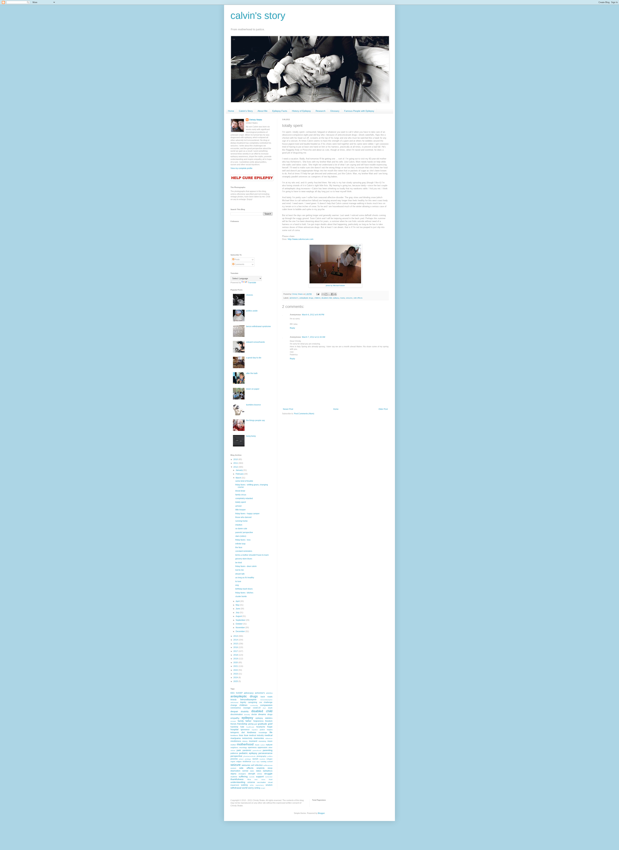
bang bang (251, 436)
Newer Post (288, 409)
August (239, 616)
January (239, 470)
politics (269, 756)
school (269, 761)
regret (233, 761)
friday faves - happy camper (247, 513)
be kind (238, 562)
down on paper (252, 389)
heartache (260, 727)
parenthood (257, 750)
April (238, 601)
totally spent (240, 502)
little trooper (240, 510)
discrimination (237, 714)
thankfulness (237, 779)
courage (247, 708)
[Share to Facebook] (332, 294)
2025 (235, 681)
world (244, 787)
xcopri (263, 788)
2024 (235, 677)
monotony (262, 741)
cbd (260, 702)
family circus (240, 495)
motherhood (245, 744)
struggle (268, 773)
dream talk (240, 574)
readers (262, 759)
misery (245, 741)
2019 (235, 659)
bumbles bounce (253, 405)
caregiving (252, 702)
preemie (234, 759)
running (263, 761)
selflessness (267, 765)
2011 (235, 463)
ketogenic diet (238, 732)
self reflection (257, 765)
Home (231, 111)
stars (252, 771)
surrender (268, 777)
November (240, 627)
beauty (233, 699)
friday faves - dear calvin (246, 566)
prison (241, 759)
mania (342, 298)
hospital (234, 729)
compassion (266, 705)
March (239, 478)
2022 (235, 670)
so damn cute (241, 528)
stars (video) (240, 536)
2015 (235, 644)
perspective (236, 756)
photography (261, 756)
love (246, 735)
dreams (262, 714)
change (234, 705)
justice (262, 730)
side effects (358, 298)
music (257, 745)
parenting (267, 750)
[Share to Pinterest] (335, 294)
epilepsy (336, 298)
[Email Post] (318, 294)
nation (262, 745)
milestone (268, 738)
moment (253, 741)
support (260, 776)
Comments (239, 264)
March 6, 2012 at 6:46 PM (313, 315)
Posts (237, 259)
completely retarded (244, 498)
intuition (238, 525)
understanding (238, 782)
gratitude (262, 723)
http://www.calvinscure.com (300, 239)
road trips (256, 761)
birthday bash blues (244, 589)
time (256, 779)
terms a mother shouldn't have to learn (252, 555)
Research (320, 111)
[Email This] (323, 294)
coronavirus (236, 708)
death (270, 708)
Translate (252, 282)
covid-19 (256, 708)
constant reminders (243, 551)
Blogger (321, 813)
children (317, 298)
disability (245, 711)
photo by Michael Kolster (335, 285)
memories (259, 738)
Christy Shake (255, 120)
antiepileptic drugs (306, 298)
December (240, 631)
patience (234, 753)
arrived (238, 506)
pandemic (247, 750)
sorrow (245, 771)
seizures (349, 298)
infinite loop (240, 544)
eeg (237, 585)
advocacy (249, 693)
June (238, 609)
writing (257, 788)
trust (270, 779)
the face (238, 547)
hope (269, 726)
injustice (255, 730)
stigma (233, 774)
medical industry (256, 735)
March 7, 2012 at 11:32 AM (313, 337)
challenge (268, 702)
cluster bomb (241, 596)
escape (233, 721)
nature (269, 744)
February (240, 474)
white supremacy (257, 785)
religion (239, 761)
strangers (242, 774)
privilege (248, 759)
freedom (268, 721)
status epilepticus (264, 771)
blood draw (240, 491)
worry (251, 787)
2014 (235, 640)
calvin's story (258, 15)
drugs (269, 714)
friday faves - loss (243, 540)
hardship (234, 727)
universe (251, 782)
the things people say (255, 420)
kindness (251, 732)
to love (238, 581)
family (241, 721)
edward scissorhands (255, 342)
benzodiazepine (248, 699)
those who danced (243, 517)
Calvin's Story (246, 111)
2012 (235, 467)
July (238, 612)
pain (239, 750)
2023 (235, 674)
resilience (247, 761)
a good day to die (253, 358)
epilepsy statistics (263, 718)
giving (251, 724)
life (271, 732)
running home (241, 521)
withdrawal (236, 787)
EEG (233, 693)
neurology (243, 747)
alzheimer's (294, 298)
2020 (235, 662)
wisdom (269, 785)
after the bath (252, 373)
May (238, 605)
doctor (254, 714)
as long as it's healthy (244, 577)
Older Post (383, 409)
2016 (235, 647)
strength (251, 774)
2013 (235, 636)
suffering (243, 776)
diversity (247, 714)
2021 (235, 666)
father (248, 721)
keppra (269, 730)
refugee (269, 759)
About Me (262, 111)
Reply (292, 328)
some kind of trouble (244, 481)
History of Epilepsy (301, 111)
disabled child (326, 298)
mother (233, 745)
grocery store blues (243, 559)
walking (244, 785)
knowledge (263, 732)
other (270, 747)
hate (242, 727)
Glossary (334, 111)
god (255, 724)
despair (234, 711)
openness (252, 747)
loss (241, 735)
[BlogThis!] (326, 294)
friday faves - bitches (244, 593)
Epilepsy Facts (279, 111)
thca (249, 779)
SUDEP (239, 693)
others (233, 750)
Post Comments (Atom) (304, 414)
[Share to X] (329, 294)
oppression (262, 747)
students (234, 777)
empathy (235, 718)
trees (263, 779)
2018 (235, 655)
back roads (266, 697)
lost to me (239, 570)
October (239, 624)
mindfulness (236, 741)
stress (259, 774)
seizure (236, 764)
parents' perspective (244, 532)
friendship (242, 723)
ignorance (245, 729)
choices (249, 295)
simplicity (260, 768)
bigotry (243, 702)
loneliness (234, 735)
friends (233, 724)
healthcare (250, 727)
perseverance (265, 753)
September (241, 620)
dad (264, 708)
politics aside (252, 311)
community (254, 705)
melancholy (247, 738)
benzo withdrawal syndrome (258, 326)
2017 (235, 651)
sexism (233, 768)
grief (270, 723)
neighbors (234, 747)
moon (269, 741)
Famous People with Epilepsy (359, 111)
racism (255, 759)
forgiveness (258, 721)
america (269, 693)
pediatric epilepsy (248, 753)
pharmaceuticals (249, 756)
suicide (252, 777)
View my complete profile (241, 168)
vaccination (261, 782)
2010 (235, 459)
